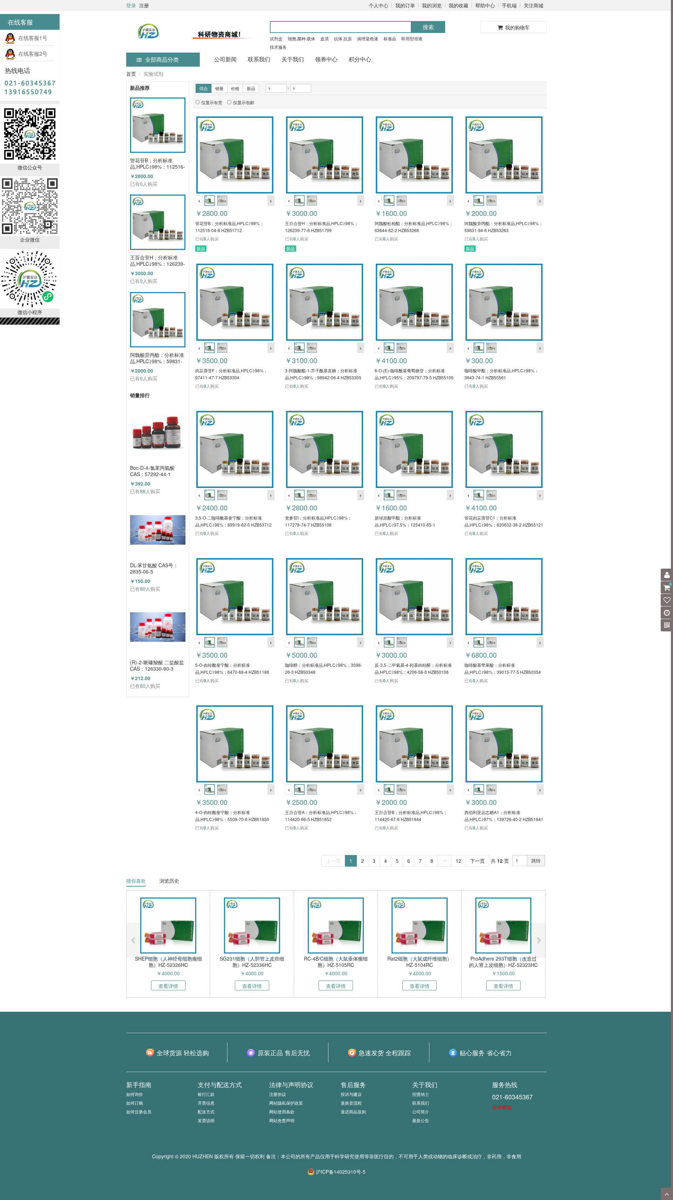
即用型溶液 (411, 38)
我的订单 (405, 5)
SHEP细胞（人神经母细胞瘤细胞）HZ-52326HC (168, 961)
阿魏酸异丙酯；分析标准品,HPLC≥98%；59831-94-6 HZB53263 (157, 358)
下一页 (477, 860)
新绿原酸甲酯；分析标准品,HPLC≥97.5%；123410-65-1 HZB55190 (405, 525)
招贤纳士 (420, 1094)
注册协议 (277, 1094)
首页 (131, 73)
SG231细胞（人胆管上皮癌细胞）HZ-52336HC (252, 961)
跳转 (536, 860)
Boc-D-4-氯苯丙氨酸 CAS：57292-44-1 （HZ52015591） (152, 471)
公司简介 (420, 1111)
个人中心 (378, 5)
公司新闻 (225, 59)
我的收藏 (458, 5)
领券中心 (326, 59)
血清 (324, 38)
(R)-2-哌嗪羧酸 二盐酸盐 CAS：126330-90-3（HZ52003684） (157, 665)
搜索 (428, 27)
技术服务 (278, 47)
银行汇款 (206, 1094)
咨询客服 (502, 1107)
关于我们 (292, 59)
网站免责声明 (281, 1120)
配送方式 (206, 1111)
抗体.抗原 (343, 38)
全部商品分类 (162, 59)
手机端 (509, 5)
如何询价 (134, 1094)
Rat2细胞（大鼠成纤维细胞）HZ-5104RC (419, 961)
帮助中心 (485, 5)
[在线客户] (604, 71)
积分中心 (360, 59)
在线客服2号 (31, 53)
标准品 (389, 38)
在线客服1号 (31, 37)
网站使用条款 (281, 1111)
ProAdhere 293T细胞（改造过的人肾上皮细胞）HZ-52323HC (503, 961)
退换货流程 (351, 1103)
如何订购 (134, 1103)
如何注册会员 (138, 1111)
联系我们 (259, 59)
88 (142, 491)
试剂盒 (276, 38)
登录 (131, 5)
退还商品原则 (353, 1111)
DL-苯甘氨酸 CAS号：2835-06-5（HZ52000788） (154, 568)
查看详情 (168, 985)
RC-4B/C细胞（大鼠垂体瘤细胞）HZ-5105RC (336, 961)
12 (458, 860)
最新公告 (420, 1120)
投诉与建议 (351, 1094)
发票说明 (206, 1120)
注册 (144, 5)
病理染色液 (367, 38)
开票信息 (206, 1103)
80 (142, 588)
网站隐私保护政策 (286, 1103)
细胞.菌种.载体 (301, 38)
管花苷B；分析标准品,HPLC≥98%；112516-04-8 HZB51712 (157, 163)
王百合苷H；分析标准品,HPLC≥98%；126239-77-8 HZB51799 (157, 260)
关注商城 (533, 5)
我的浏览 (432, 5)
